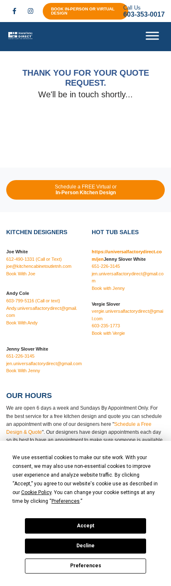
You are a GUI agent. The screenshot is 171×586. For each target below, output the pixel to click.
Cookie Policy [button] (36, 492)
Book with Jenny (108, 288)
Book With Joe (20, 273)
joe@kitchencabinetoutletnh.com (38, 266)
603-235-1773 (106, 325)
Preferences (85, 566)
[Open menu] (152, 36)
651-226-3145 (20, 356)
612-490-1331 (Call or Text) (34, 259)
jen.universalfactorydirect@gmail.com (44, 363)
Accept (85, 526)
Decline (85, 546)
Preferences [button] (65, 501)
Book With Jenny (23, 370)
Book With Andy (22, 322)
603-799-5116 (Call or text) (33, 300)
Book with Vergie (108, 333)
